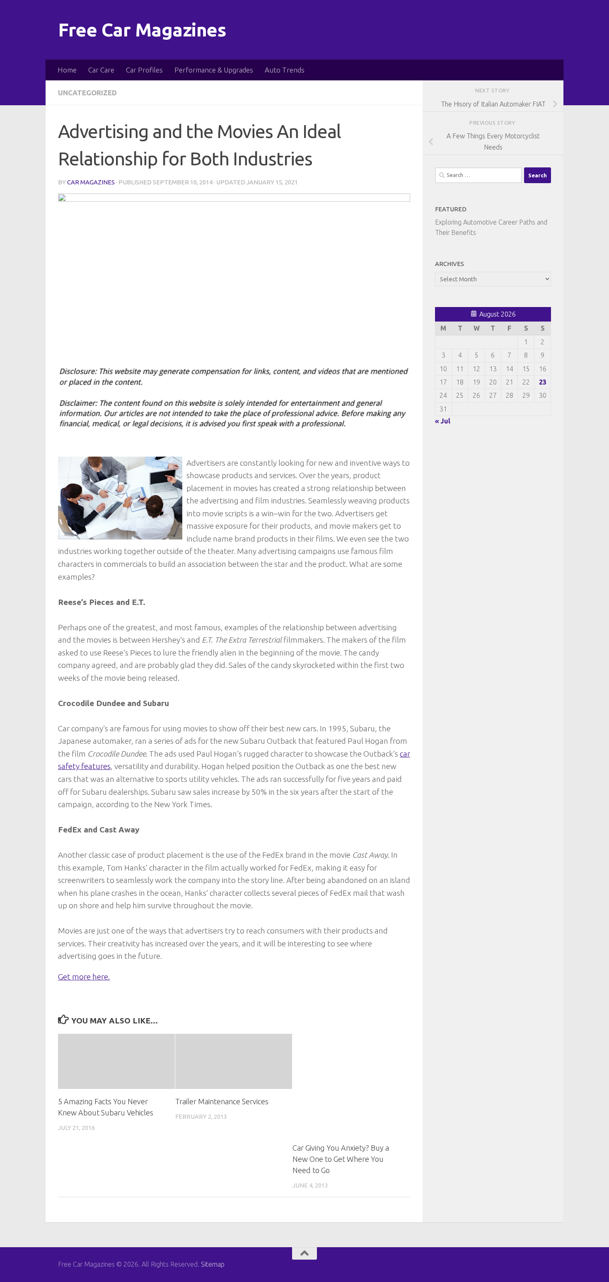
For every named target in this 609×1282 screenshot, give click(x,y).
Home (67, 70)
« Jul (442, 421)
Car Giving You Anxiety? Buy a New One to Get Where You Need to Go (340, 1159)
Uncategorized (87, 93)
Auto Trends (284, 70)
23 (542, 382)
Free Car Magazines (142, 29)
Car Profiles (144, 70)
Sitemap (213, 1264)
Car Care (101, 70)
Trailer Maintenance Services (221, 1101)
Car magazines (91, 182)
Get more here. (84, 976)
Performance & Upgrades (213, 70)
